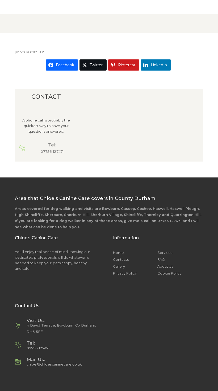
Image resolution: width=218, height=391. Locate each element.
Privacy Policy (125, 273)
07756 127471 (52, 151)
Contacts (121, 259)
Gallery (119, 266)
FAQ (161, 259)
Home (118, 252)
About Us (165, 266)
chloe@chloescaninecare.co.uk (54, 364)
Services (164, 252)
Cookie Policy (169, 273)
